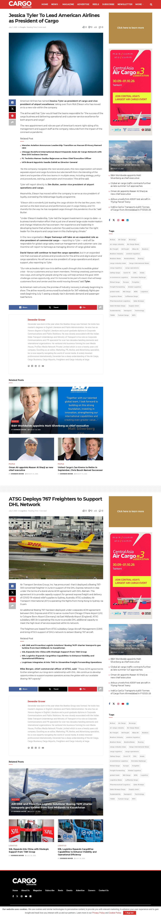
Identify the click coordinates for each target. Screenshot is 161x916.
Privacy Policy (98, 913)
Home (45, 4)
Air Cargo (122, 239)
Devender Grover (36, 319)
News (54, 4)
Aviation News (115, 258)
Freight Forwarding (117, 287)
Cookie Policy (115, 913)
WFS (133, 315)
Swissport (127, 310)
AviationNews (129, 258)
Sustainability (115, 310)
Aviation (145, 249)
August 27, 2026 (118, 169)
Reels (96, 4)
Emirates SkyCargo (138, 277)
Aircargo (132, 239)
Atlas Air (135, 249)
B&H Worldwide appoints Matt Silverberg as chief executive (50, 425)
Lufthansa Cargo (131, 296)
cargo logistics (116, 268)
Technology (139, 310)
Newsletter (125, 4)
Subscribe (108, 4)
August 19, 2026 (35, 811)
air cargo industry (117, 244)
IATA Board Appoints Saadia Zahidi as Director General (49, 162)
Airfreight (125, 249)
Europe (126, 282)
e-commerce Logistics (119, 277)
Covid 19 (127, 273)
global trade (114, 291)
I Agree (130, 913)
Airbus (112, 239)
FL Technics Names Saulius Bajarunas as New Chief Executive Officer (56, 158)
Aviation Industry (116, 254)
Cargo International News (139, 263)
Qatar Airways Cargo (117, 306)
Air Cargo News (133, 244)
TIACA (112, 315)
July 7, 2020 (13, 27)
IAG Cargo (127, 291)
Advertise (83, 4)
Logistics (144, 291)
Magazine (68, 4)
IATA (135, 291)
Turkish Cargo (123, 315)
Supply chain (134, 306)
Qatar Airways (139, 301)
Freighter (135, 282)
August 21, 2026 (32, 474)
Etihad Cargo (115, 282)
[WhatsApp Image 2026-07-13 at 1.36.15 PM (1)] (130, 92)
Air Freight (114, 249)
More (138, 4)
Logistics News (116, 296)
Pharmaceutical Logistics (120, 301)
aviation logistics (133, 254)
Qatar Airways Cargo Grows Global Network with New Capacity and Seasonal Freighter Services (128, 162)
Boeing (141, 258)
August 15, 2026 (81, 474)
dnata (142, 273)
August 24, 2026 (35, 430)
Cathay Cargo (115, 273)
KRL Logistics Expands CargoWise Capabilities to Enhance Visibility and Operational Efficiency (77, 852)
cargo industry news (118, 263)
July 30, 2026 (31, 855)
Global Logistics (134, 287)
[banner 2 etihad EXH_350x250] (130, 28)
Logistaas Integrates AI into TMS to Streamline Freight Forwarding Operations (62, 662)
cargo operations (132, 268)
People (23, 27)
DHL (135, 273)
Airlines (15, 799)
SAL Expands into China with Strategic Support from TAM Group (54, 652)
